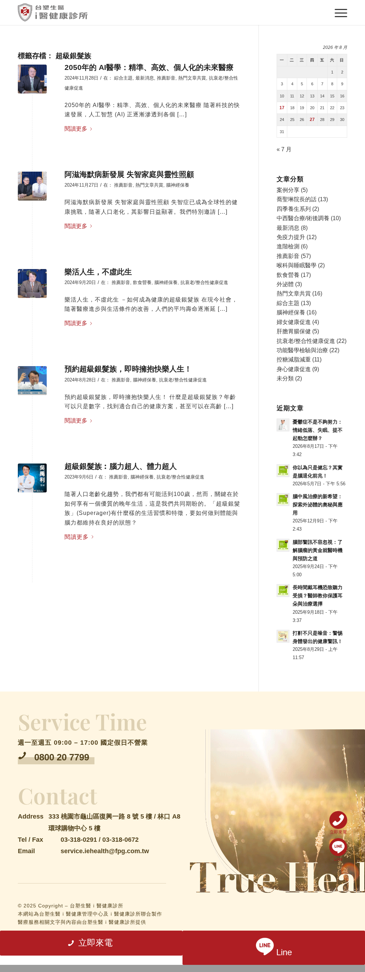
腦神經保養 (177, 185)
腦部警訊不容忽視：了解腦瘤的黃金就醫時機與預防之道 (318, 550)
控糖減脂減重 (294, 359)
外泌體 (285, 284)
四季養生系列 (294, 209)
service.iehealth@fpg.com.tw (105, 851)
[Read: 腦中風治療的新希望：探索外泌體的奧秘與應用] (283, 499)
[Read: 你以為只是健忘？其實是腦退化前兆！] (283, 470)
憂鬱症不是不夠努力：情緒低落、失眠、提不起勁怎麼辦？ (318, 430)
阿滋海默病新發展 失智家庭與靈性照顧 (129, 174)
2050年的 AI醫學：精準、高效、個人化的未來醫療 (149, 67)
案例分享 (288, 190)
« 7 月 (284, 149)
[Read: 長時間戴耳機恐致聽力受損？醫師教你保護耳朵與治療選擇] (283, 590)
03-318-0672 (120, 839)
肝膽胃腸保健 (294, 331)
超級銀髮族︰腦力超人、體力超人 (121, 466)
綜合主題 (123, 78)
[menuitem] (340, 12)
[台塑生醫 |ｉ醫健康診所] (53, 12)
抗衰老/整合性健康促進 (204, 282)
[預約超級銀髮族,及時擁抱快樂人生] (32, 380)
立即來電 (338, 832)
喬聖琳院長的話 (297, 199)
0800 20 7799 (61, 757)
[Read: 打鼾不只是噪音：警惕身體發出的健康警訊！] (283, 636)
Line (338, 859)
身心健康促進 (294, 369)
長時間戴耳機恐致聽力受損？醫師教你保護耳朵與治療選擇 (318, 596)
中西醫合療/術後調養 (303, 218)
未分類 (285, 378)
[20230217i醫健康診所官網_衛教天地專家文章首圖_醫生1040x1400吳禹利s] (32, 478)
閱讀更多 (76, 129)
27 (312, 119)
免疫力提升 (291, 237)
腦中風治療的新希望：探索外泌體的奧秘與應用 (318, 505)
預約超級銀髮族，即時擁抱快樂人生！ (128, 369)
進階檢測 (288, 246)
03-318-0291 (79, 839)
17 (281, 107)
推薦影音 (166, 78)
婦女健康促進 (294, 322)
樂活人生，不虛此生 (98, 272)
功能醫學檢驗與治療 (302, 350)
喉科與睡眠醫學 (297, 265)
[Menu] (340, 12)
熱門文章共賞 (192, 78)
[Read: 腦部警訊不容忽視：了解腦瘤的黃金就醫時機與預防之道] (283, 545)
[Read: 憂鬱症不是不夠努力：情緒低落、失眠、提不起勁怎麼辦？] (283, 425)
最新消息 (144, 78)
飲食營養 (142, 282)
